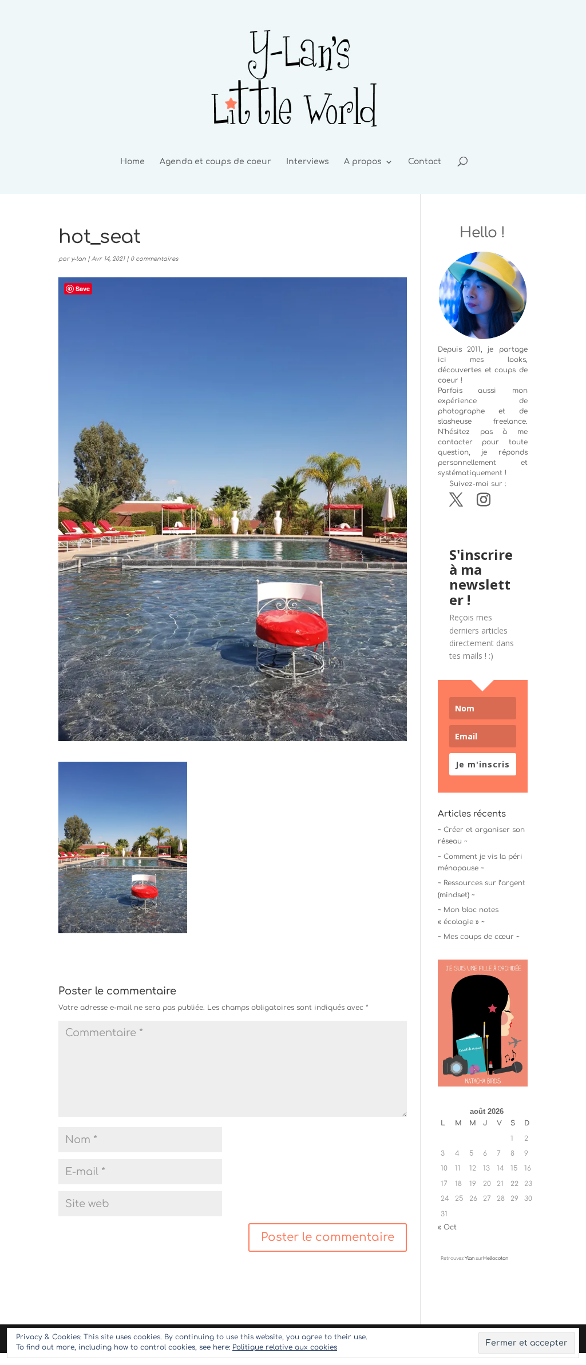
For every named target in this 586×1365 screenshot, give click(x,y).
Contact (424, 162)
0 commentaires (154, 259)
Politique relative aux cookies (284, 1347)
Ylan (469, 1258)
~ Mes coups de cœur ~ (479, 937)
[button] (122, 847)
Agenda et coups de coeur (215, 162)
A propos (363, 162)
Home (132, 162)
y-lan (78, 259)
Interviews (307, 162)
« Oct (447, 1227)
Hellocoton (495, 1258)
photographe (461, 411)
